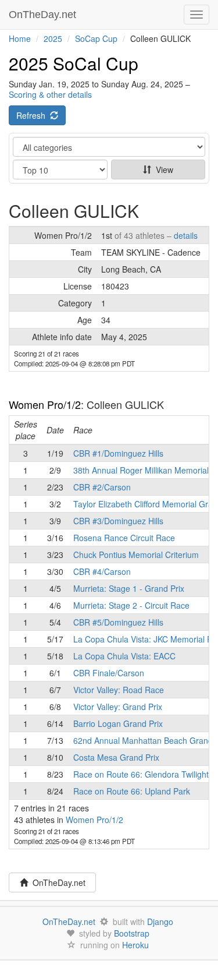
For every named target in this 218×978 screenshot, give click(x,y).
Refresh (33, 115)
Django (160, 921)
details (186, 235)
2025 (53, 38)
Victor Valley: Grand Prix (117, 706)
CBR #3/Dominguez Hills (118, 521)
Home (20, 38)
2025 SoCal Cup (73, 63)
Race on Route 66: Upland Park (131, 791)
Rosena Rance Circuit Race (124, 537)
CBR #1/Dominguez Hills (118, 453)
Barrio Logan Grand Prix (118, 723)
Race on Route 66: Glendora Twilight (141, 774)
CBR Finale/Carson (108, 673)
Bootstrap (131, 933)
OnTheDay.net (44, 14)
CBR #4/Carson (102, 571)
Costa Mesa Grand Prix (116, 757)
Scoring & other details (50, 94)
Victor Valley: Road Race (118, 689)
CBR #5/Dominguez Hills (118, 622)
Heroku (135, 945)
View (162, 169)
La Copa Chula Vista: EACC (124, 656)
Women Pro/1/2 (45, 404)
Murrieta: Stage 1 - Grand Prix (128, 588)
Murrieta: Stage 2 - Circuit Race (131, 605)
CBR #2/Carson (102, 487)
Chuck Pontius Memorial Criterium (136, 554)
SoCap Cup (96, 38)
